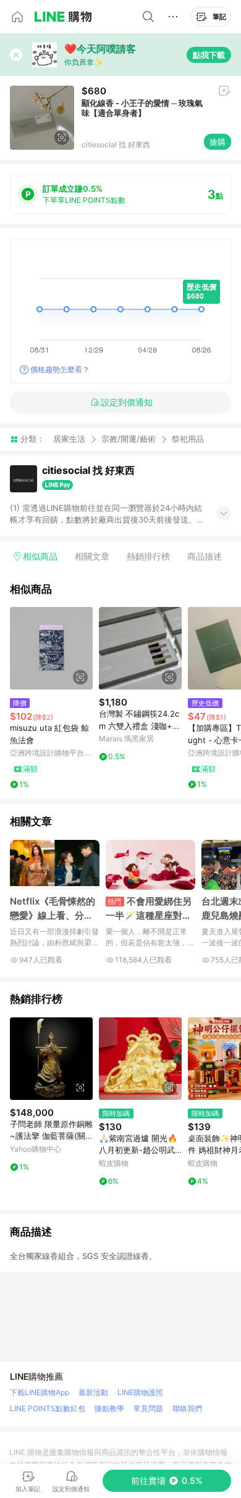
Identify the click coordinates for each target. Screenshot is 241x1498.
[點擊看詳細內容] (51, 648)
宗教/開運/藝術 (128, 439)
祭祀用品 (188, 439)
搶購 (217, 142)
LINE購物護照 (140, 1392)
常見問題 (148, 1408)
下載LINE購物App (39, 1392)
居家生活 (69, 439)
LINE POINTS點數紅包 (47, 1408)
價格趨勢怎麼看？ (60, 369)
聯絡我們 (187, 1408)
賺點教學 (109, 1408)
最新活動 (93, 1392)
